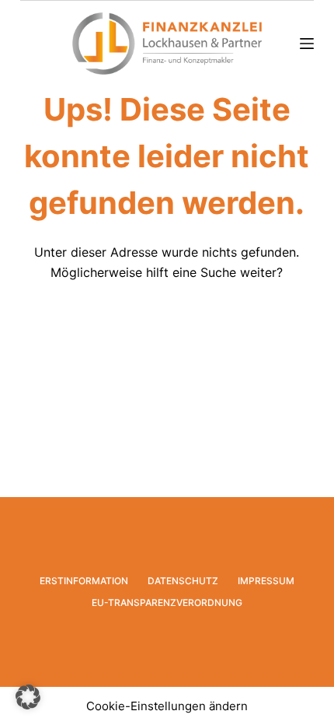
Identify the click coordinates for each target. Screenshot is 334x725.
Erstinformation (84, 581)
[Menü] (307, 44)
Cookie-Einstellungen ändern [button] (167, 706)
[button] (28, 697)
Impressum (266, 581)
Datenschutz (183, 581)
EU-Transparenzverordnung (167, 602)
